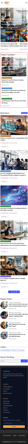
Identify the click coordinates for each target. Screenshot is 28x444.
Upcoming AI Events (8, 405)
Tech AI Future (14, 441)
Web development (7, 393)
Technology (21, 350)
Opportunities (6, 401)
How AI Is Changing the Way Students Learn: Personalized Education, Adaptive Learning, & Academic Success (12, 174)
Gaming (5, 391)
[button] (26, 2)
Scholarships (6, 403)
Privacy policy (6, 412)
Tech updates (6, 389)
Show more (24, 113)
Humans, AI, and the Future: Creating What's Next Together (12, 81)
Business (15, 350)
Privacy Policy (21, 435)
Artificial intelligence (7, 386)
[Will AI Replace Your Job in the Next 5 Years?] (4, 325)
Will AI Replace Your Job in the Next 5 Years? (17, 325)
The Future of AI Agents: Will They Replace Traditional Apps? (10, 45)
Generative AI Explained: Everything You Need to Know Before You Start (14, 91)
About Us (5, 407)
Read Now (4, 146)
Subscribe (14, 426)
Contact (15, 435)
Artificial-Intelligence (6, 350)
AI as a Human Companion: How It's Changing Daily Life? (12, 279)
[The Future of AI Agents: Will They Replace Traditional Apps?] (4, 315)
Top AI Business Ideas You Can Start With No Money (14, 102)
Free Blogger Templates (17, 440)
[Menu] (2, 2)
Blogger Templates (14, 438)
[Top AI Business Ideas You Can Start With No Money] (4, 335)
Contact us (5, 410)
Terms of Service (7, 435)
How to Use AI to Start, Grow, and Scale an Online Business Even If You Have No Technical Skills (13, 244)
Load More (13, 292)
